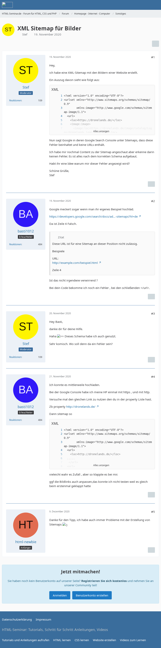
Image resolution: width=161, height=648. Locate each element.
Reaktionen (15, 100)
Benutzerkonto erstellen (92, 595)
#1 (153, 57)
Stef (24, 34)
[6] (57, 124)
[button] (144, 89)
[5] (57, 120)
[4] (57, 116)
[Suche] (136, 5)
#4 (153, 376)
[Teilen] (155, 44)
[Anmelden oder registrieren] (146, 5)
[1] (57, 96)
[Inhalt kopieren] (150, 89)
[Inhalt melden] (151, 184)
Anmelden (60, 595)
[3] (57, 108)
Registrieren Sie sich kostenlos (104, 581)
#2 (153, 201)
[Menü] (156, 5)
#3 (153, 313)
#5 (153, 512)
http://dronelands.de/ (80, 406)
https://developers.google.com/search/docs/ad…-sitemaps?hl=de (93, 216)
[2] (57, 100)
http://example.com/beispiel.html (75, 263)
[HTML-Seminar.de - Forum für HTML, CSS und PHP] (7, 5)
